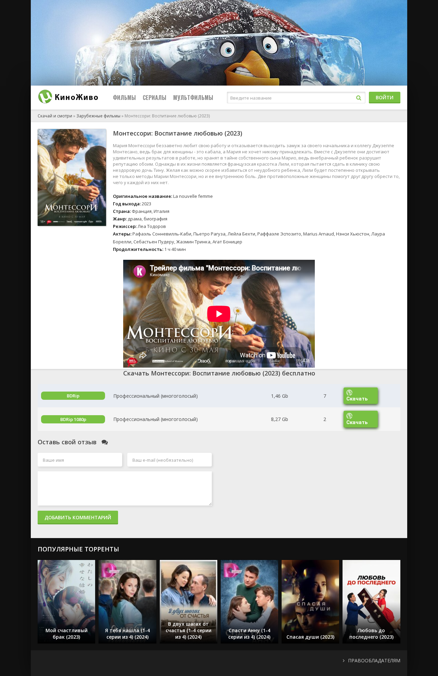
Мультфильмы (193, 97)
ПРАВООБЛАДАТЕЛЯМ (374, 660)
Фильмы (124, 97)
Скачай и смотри (55, 116)
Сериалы (154, 97)
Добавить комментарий (77, 517)
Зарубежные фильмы (98, 116)
